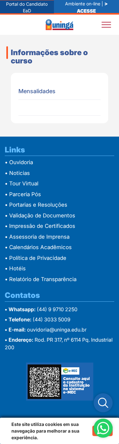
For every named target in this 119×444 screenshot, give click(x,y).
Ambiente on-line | (86, 7)
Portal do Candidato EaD (27, 7)
